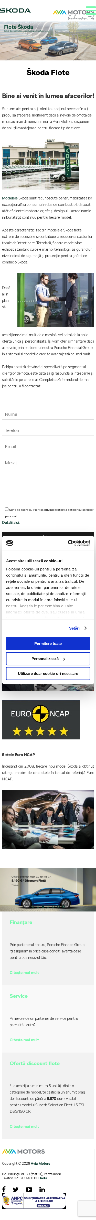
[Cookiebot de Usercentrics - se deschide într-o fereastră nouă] (68, 543)
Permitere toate (48, 643)
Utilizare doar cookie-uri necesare (48, 673)
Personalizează (45, 658)
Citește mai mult (24, 972)
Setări (74, 628)
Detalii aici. (11, 522)
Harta (42, 1178)
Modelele (10, 198)
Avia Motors (40, 1163)
